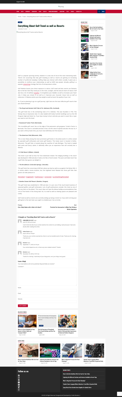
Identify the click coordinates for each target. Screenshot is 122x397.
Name (19, 287)
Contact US (78, 11)
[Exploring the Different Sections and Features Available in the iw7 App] (50, 351)
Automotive (88, 355)
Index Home (26, 231)
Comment (21, 266)
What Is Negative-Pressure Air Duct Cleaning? (85, 47)
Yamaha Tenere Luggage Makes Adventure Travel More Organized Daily (85, 56)
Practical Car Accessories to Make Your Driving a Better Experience (63, 207)
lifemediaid (21, 177)
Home (18, 11)
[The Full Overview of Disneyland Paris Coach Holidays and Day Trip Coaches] (47, 321)
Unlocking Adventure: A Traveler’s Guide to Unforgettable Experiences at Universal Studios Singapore (67, 331)
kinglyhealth (30, 177)
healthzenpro (39, 177)
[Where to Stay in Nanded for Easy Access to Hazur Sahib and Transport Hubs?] (27, 321)
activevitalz (48, 177)
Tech (67, 11)
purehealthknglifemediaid (61, 177)
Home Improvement (53, 11)
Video (103, 11)
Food (40, 11)
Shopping (62, 11)
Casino (43, 355)
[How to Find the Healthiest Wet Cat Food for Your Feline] (28, 351)
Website (20, 299)
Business (28, 11)
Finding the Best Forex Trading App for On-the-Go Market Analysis (85, 75)
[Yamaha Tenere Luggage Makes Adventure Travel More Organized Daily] (94, 351)
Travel (72, 11)
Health (45, 11)
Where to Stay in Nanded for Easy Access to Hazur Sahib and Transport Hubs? (26, 331)
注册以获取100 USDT (28, 220)
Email (19, 293)
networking (26, 84)
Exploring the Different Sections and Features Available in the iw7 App (85, 38)
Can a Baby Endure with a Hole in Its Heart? (29, 206)
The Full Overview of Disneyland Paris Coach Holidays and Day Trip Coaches (46, 331)
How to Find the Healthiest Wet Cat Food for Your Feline (85, 29)
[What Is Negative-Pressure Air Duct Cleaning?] (72, 351)
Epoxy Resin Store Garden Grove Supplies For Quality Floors (85, 65)
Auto (22, 11)
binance (25, 242)
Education (34, 11)
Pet (20, 355)
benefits (36, 93)
